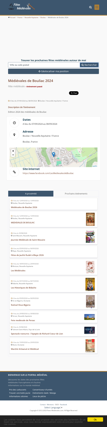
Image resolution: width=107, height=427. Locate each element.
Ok (95, 419)
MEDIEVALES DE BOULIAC (23, 222)
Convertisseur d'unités (42, 389)
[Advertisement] (53, 39)
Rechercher (90, 64)
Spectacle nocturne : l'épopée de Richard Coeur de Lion (37, 333)
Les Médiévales (18, 270)
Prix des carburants (17, 389)
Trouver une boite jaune (19, 393)
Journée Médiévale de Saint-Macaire (28, 239)
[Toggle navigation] (96, 7)
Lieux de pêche (39, 396)
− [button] (13, 154)
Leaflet (95, 166)
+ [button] (13, 151)
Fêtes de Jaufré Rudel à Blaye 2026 (27, 255)
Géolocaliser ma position (54, 71)
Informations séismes (18, 396)
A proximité (31, 193)
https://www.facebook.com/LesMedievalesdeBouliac (48, 173)
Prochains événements (76, 193)
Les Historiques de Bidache (23, 287)
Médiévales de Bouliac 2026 (24, 207)
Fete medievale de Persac (23, 320)
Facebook (63, 404)
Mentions (50, 404)
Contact (43, 404)
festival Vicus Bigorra (20, 305)
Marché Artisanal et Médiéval (25, 349)
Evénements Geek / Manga (44, 393)
